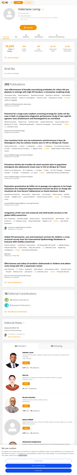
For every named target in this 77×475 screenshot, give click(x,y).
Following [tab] (56, 346)
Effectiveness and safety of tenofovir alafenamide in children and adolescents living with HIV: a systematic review (37, 264)
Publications (38, 36)
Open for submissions (14, 336)
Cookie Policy (22, 455)
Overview (6, 37)
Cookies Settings (38, 460)
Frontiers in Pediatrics (16, 334)
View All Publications (14, 282)
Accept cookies (38, 470)
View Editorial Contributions (17, 312)
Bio (16, 37)
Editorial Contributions (56, 36)
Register (28, 2)
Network (26, 36)
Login (18, 2)
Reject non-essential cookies (38, 465)
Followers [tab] (20, 346)
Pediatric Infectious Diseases (13, 330)
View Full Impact (13, 58)
